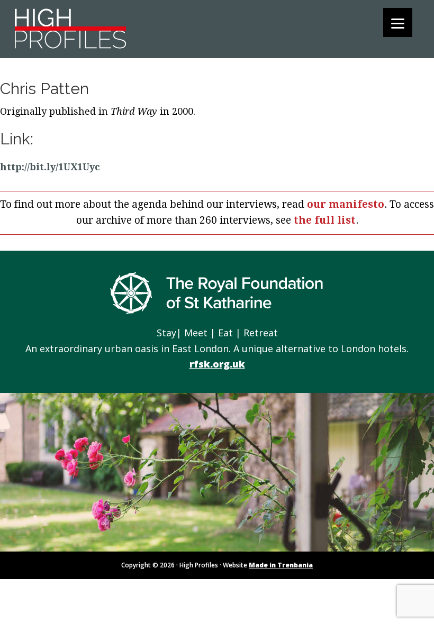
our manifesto (345, 204)
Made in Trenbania (281, 565)
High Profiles (72, 28)
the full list (325, 220)
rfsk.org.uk (217, 363)
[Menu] (397, 22)
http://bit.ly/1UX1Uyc (50, 166)
